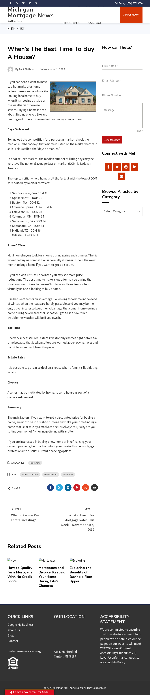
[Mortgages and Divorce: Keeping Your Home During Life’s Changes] (47, 560)
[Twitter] (117, 167)
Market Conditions (30, 474)
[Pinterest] (126, 167)
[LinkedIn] (134, 167)
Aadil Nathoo (15, 21)
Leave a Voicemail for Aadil (30, 692)
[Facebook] (108, 167)
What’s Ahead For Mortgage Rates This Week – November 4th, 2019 (77, 520)
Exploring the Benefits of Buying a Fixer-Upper (82, 574)
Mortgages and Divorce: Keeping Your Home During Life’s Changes (52, 576)
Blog (11, 635)
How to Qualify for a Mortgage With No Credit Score (20, 574)
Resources (71, 23)
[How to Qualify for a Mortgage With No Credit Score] (12, 560)
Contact (95, 23)
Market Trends (50, 474)
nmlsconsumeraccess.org (24, 651)
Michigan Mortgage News (31, 12)
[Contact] (121, 176)
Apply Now (131, 14)
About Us (14, 630)
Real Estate (35, 462)
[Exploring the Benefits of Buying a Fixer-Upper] (77, 560)
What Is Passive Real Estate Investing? (25, 515)
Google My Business (20, 625)
